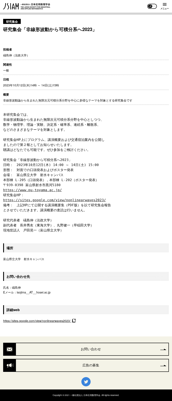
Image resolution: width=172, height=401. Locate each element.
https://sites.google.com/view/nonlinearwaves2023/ (54, 200)
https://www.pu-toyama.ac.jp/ (32, 190)
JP (150, 6)
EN (154, 6)
